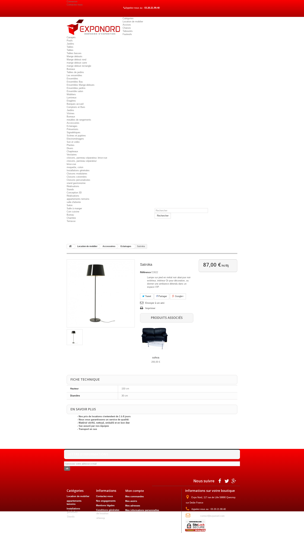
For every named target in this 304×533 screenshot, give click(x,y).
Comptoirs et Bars (76, 107)
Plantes (70, 145)
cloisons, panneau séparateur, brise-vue (87, 157)
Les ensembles (74, 75)
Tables (70, 47)
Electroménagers (75, 138)
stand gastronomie (76, 183)
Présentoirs (72, 129)
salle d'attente (74, 202)
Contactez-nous (75, 4)
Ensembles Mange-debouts (80, 85)
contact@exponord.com (212, 515)
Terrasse (71, 221)
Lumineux (72, 97)
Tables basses (74, 53)
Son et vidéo (73, 142)
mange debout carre (77, 62)
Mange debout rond (76, 59)
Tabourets (128, 31)
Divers (70, 148)
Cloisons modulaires (77, 173)
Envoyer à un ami (154, 303)
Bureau (70, 214)
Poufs (70, 40)
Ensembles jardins (76, 88)
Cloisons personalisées (78, 180)
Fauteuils (127, 34)
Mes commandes (134, 496)
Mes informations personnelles (142, 510)
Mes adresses (132, 505)
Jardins (70, 43)
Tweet (147, 296)
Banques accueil (75, 104)
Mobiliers (71, 94)
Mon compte (134, 491)
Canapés (71, 37)
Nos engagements (106, 501)
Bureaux (71, 69)
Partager (162, 296)
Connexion (72, 1)
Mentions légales (105, 505)
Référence (145, 272)
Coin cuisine (73, 211)
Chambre (71, 218)
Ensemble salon (75, 91)
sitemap (100, 517)
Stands (70, 189)
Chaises (127, 28)
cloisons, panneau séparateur (82, 161)
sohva (155, 357)
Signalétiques (73, 132)
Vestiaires (72, 154)
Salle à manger (74, 208)
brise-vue (71, 164)
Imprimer (150, 308)
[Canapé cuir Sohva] (155, 338)
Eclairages (72, 126)
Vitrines (70, 113)
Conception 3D (74, 192)
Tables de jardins (75, 72)
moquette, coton (75, 167)
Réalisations (73, 186)
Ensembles (72, 78)
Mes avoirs (131, 501)
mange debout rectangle (79, 66)
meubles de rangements (79, 119)
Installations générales (78, 170)
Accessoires (73, 123)
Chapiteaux (72, 151)
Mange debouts (74, 56)
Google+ (179, 296)
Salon (69, 205)
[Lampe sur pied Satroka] (74, 337)
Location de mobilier (133, 21)
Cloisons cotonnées (77, 176)
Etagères (71, 100)
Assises (127, 24)
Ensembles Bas (75, 81)
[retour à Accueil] (70, 246)
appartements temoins (78, 199)
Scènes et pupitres (76, 135)
